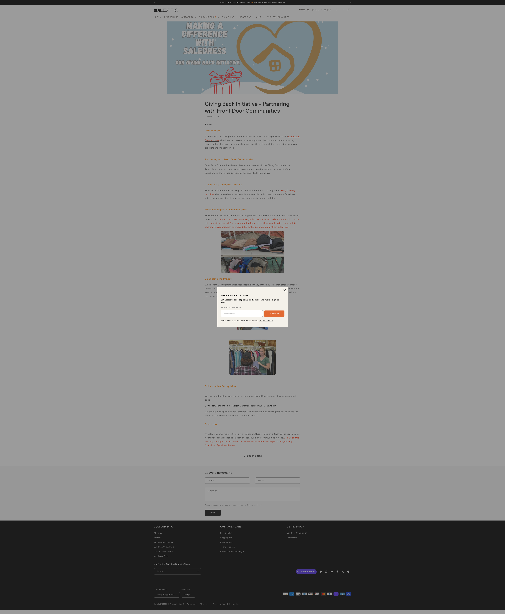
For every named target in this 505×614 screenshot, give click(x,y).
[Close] (284, 290)
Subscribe (274, 314)
